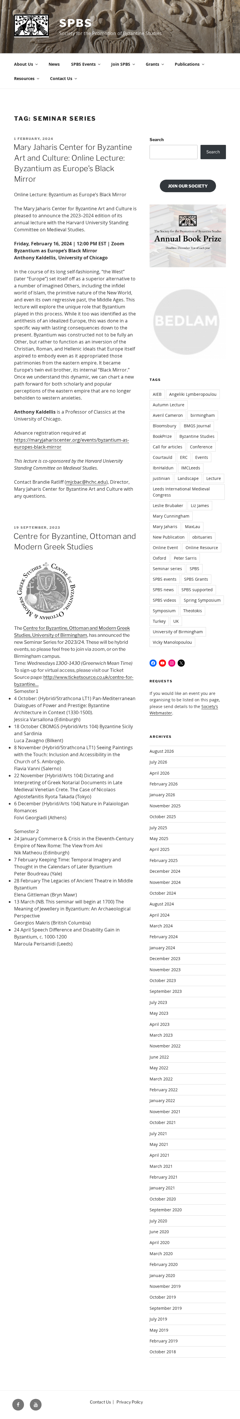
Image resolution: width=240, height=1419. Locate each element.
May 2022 (159, 1068)
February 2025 (164, 860)
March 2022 (161, 1079)
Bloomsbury (164, 426)
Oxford (159, 558)
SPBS (75, 23)
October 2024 (163, 893)
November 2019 (165, 1286)
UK (176, 621)
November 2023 (165, 969)
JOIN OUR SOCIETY (188, 185)
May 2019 (159, 1330)
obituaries (202, 537)
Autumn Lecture (168, 404)
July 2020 (158, 1221)
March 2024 (161, 926)
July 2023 (158, 1002)
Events (201, 457)
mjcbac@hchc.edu (86, 482)
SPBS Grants (196, 579)
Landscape (188, 478)
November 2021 (165, 1111)
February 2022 (164, 1089)
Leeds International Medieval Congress (181, 492)
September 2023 (166, 991)
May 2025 (159, 838)
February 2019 (164, 1341)
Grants (152, 64)
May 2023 (159, 1013)
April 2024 (159, 915)
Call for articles (167, 447)
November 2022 (165, 1046)
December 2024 (165, 871)
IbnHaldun (163, 468)
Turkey (159, 621)
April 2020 (159, 1242)
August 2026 (162, 751)
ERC (184, 457)
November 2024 (165, 882)
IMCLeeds (190, 468)
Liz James (200, 505)
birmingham (203, 415)
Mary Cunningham (171, 516)
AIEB (157, 394)
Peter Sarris (185, 558)
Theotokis (192, 610)
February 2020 (164, 1264)
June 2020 (159, 1231)
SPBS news (163, 589)
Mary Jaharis (165, 526)
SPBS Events (83, 64)
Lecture (213, 478)
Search (157, 139)
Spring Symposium (202, 600)
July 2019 (158, 1319)
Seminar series (167, 568)
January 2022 (162, 1100)
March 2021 (161, 1166)
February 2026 (164, 784)
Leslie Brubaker (168, 505)
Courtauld (162, 457)
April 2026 (159, 773)
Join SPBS (120, 64)
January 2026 (162, 794)
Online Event (165, 547)
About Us (23, 64)
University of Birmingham (178, 631)
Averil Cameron (168, 415)
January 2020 (162, 1275)
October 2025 (163, 816)
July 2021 (158, 1133)
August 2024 (162, 904)
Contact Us (61, 78)
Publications (187, 64)
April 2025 (159, 849)
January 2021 (162, 1188)
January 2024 (162, 947)
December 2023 (165, 958)
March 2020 (161, 1253)
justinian (161, 478)
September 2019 (166, 1308)
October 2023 (163, 980)
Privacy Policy (129, 1401)
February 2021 (164, 1177)
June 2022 (159, 1057)
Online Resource (202, 547)
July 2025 (158, 827)
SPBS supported (197, 589)
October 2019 (163, 1297)
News (54, 64)
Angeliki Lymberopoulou (193, 394)
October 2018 (163, 1351)
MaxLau (192, 526)
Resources (24, 78)
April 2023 (159, 1024)
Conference (201, 447)
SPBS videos (164, 600)
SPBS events (164, 579)
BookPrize (162, 436)
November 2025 (165, 806)
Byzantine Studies (197, 436)
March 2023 (161, 1035)
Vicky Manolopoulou (172, 642)
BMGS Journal (197, 426)
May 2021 (159, 1144)
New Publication (169, 537)
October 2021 (163, 1122)
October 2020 (163, 1199)
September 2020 (166, 1209)
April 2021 (159, 1155)
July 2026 (158, 762)
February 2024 (164, 936)
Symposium (164, 610)
